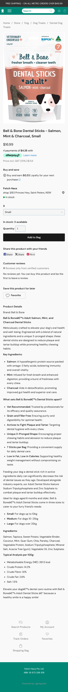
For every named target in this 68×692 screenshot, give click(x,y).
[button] (59, 10)
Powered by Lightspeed (34, 683)
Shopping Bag (21, 650)
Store (17, 23)
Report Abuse (34, 678)
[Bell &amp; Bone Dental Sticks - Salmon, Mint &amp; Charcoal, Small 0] (34, 77)
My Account (47, 627)
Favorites (47, 638)
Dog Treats (39, 23)
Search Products (20, 627)
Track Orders (20, 638)
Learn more (30, 155)
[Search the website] (51, 11)
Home (6, 23)
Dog (26, 23)
